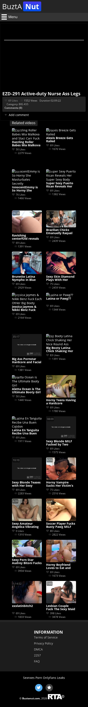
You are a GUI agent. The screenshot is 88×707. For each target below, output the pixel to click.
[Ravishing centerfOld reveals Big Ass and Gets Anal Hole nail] (27, 232)
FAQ (37, 661)
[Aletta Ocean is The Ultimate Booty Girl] (27, 385)
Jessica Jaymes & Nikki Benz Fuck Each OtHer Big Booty (24, 308)
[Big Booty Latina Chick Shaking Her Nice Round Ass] (61, 344)
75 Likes (55, 284)
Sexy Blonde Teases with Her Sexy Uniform (26, 484)
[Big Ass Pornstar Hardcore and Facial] (27, 355)
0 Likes (20, 531)
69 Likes (13, 100)
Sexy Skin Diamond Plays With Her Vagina (60, 278)
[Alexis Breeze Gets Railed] (61, 134)
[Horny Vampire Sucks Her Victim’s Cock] (61, 479)
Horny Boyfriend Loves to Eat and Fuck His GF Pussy (59, 566)
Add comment (19, 115)
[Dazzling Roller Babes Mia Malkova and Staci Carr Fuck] (27, 138)
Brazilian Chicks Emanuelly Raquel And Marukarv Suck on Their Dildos (60, 231)
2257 (37, 655)
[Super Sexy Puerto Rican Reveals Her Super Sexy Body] (61, 179)
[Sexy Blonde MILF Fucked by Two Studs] (61, 438)
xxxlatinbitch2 (22, 606)
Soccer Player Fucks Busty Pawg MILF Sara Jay (60, 525)
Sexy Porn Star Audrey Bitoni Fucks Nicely (27, 561)
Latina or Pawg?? (58, 299)
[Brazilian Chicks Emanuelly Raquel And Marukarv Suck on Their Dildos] (61, 226)
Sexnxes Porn (32, 678)
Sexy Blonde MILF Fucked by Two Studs (59, 443)
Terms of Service (46, 637)
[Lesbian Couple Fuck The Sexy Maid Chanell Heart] (61, 602)
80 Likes (55, 531)
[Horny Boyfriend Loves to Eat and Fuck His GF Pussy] (61, 561)
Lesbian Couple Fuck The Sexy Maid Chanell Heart (60, 607)
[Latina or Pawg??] (59, 295)
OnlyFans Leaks (54, 678)
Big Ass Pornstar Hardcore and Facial (26, 360)
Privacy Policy (43, 643)
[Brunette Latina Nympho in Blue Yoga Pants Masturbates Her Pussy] (27, 273)
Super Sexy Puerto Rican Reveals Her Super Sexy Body (59, 184)
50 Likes (20, 149)
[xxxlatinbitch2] (27, 602)
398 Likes (55, 613)
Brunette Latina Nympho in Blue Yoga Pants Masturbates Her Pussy (24, 278)
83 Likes (55, 355)
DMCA (38, 649)
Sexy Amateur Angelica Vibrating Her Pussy (25, 525)
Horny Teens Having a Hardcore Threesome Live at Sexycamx (61, 401)
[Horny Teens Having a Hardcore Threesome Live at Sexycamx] (61, 396)
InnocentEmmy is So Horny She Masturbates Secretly (25, 189)
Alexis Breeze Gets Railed (59, 139)
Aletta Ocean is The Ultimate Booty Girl (26, 390)
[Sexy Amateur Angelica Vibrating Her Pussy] (27, 520)
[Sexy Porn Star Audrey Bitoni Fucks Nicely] (27, 556)
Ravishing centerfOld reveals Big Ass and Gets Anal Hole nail (25, 237)
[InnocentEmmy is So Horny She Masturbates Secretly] (27, 183)
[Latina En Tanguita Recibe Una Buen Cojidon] (27, 426)
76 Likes (20, 194)
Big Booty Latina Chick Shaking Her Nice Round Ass (59, 349)
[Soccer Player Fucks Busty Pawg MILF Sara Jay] (61, 520)
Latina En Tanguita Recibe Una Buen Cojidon (25, 431)
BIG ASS (23, 104)
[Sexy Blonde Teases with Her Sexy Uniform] (27, 479)
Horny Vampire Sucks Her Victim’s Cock (59, 484)
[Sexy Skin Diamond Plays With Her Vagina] (61, 273)
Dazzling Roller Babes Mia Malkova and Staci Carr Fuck (26, 143)
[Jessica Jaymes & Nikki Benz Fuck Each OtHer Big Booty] (27, 303)
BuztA (20, 6)
